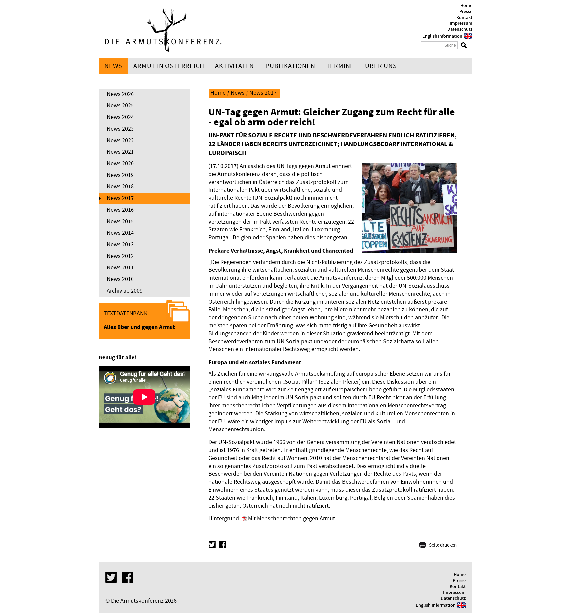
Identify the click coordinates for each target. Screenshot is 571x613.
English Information (442, 36)
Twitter (212, 544)
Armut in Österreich (168, 66)
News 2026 (120, 94)
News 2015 (120, 221)
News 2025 (120, 105)
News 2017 (120, 198)
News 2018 (120, 186)
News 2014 (120, 233)
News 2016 (120, 210)
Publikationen (290, 66)
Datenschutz (459, 29)
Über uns (381, 66)
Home (466, 6)
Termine (340, 66)
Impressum (461, 23)
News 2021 (120, 152)
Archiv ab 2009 (125, 291)
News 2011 (120, 267)
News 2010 (120, 279)
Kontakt (464, 17)
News (113, 66)
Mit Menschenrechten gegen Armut (291, 518)
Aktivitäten (234, 66)
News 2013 (120, 244)
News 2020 (120, 163)
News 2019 (120, 175)
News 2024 (120, 117)
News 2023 (120, 129)
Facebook (222, 544)
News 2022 (120, 140)
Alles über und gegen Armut (139, 327)
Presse (465, 12)
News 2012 (120, 256)
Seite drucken (443, 545)
